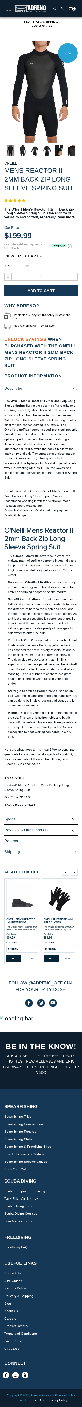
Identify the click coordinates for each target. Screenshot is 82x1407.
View (30, 958)
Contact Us (12, 1273)
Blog (7, 1303)
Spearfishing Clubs (18, 1139)
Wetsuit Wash (14, 505)
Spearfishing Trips (17, 1116)
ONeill (10, 163)
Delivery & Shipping (18, 1296)
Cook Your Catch (17, 1169)
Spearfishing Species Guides (25, 1161)
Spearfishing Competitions (24, 1124)
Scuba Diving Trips (18, 1206)
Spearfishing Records (20, 1131)
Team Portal (13, 1341)
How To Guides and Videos (24, 1154)
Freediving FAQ (16, 1247)
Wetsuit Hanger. (16, 515)
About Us (11, 1311)
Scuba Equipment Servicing (24, 1191)
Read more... (66, 217)
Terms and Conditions (20, 1333)
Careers (10, 1318)
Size (7, 266)
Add (14, 958)
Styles (36, 764)
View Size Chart (21, 256)
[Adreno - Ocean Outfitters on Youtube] (25, 1375)
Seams (10, 764)
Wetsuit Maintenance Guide (24, 510)
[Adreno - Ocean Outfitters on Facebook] (6, 1375)
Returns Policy (15, 1288)
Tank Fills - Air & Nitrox (21, 1198)
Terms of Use (36, 1400)
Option (11, 942)
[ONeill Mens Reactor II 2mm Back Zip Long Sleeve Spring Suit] (41, 92)
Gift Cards (11, 1348)
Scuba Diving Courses (20, 1213)
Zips (21, 764)
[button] (14, 200)
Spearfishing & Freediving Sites (27, 1146)
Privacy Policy (57, 1400)
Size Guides (13, 1281)
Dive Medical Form (18, 1221)
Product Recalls (16, 1326)
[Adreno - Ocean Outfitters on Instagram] (15, 1375)
